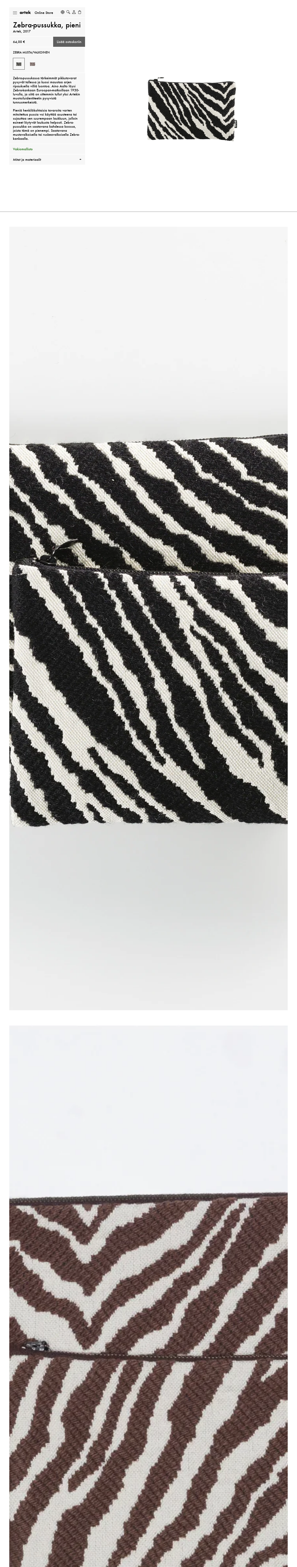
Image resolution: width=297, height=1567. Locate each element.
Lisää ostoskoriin (69, 42)
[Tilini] (74, 12)
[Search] (68, 12)
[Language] (62, 12)
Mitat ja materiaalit (27, 159)
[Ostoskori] (79, 12)
